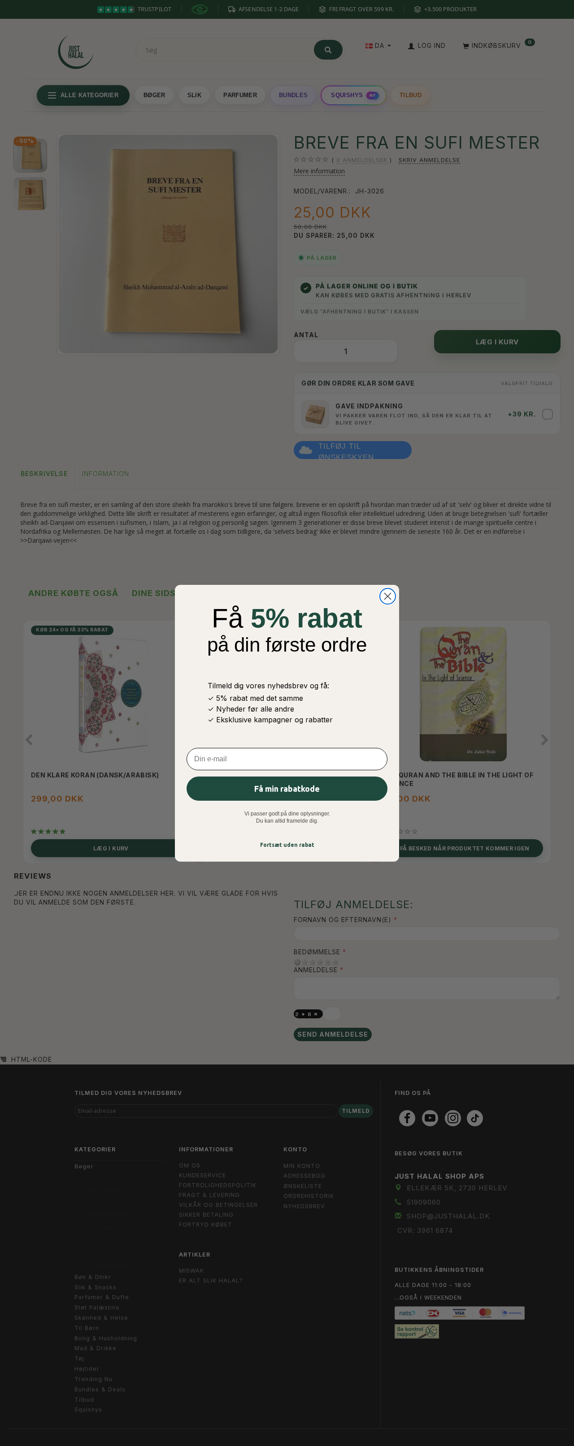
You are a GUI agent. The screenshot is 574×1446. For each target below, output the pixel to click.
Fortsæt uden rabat (287, 845)
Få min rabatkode (287, 788)
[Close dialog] (388, 596)
